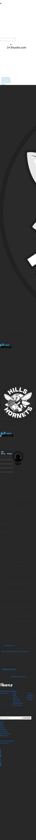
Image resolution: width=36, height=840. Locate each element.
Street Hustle (4, 12)
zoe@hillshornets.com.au (18, 676)
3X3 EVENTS (4, 33)
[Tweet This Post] (18, 752)
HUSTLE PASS (4, 35)
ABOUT (2, 8)
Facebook (29, 697)
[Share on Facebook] (18, 750)
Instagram (30, 695)
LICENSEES (3, 26)
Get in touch (4, 693)
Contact (15, 697)
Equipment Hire (5, 16)
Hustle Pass (16, 701)
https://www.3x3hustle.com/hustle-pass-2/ (15, 651)
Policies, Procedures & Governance (11, 22)
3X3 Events (16, 699)
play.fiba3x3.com (9, 645)
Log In (3, 84)
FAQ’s (1, 20)
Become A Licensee (6, 30)
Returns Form (17, 705)
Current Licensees (5, 28)
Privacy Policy (4, 743)
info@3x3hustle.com (9, 669)
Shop (14, 695)
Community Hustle (6, 10)
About (15, 693)
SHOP (2, 24)
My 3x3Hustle (4, 37)
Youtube (29, 699)
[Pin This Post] (18, 754)
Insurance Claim (18, 703)
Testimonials (4, 18)
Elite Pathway (4, 14)
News (14, 691)
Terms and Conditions (7, 741)
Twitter (29, 693)
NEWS (2, 6)
